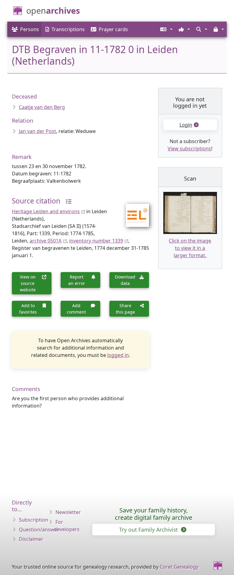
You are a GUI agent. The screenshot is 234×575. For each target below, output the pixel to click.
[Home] (218, 565)
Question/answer (39, 529)
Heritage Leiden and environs (46, 211)
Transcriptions (68, 29)
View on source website (28, 283)
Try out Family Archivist (149, 529)
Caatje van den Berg (42, 107)
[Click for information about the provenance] (66, 201)
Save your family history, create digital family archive (153, 514)
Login (185, 124)
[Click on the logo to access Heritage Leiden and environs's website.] (133, 211)
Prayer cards (113, 29)
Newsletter (68, 512)
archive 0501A (46, 240)
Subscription (33, 519)
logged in (118, 355)
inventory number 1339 (96, 240)
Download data (125, 280)
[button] (166, 29)
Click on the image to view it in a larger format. (190, 248)
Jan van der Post (37, 131)
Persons (29, 29)
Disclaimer (31, 539)
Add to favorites (28, 309)
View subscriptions (189, 148)
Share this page (125, 309)
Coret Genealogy (179, 566)
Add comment (76, 309)
